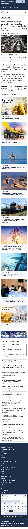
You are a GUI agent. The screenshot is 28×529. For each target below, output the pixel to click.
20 (15, 508)
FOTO (2, 473)
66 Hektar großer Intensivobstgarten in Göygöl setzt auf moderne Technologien (12, 431)
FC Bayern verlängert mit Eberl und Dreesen (13, 361)
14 (18, 506)
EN (5, 7)
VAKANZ (3, 484)
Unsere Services (6, 482)
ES (10, 7)
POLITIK (3, 451)
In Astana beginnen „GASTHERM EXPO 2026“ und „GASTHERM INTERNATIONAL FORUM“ (13, 300)
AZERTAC (16, 54)
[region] (14, 393)
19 (11, 508)
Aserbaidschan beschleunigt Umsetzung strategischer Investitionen (12, 274)
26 (11, 510)
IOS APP (3, 492)
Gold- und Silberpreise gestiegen (10, 118)
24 (4, 510)
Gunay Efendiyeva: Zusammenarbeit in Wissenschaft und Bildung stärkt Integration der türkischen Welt (13, 439)
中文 (17, 7)
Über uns (3, 478)
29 (22, 510)
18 (7, 508)
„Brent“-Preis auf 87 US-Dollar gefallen (11, 142)
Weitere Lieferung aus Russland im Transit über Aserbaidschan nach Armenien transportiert (12, 220)
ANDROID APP (4, 490)
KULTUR (3, 459)
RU (3, 7)
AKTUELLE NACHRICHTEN (11, 341)
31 (4, 513)
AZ (1, 7)
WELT (2, 465)
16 (26, 506)
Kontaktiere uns (6, 476)
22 (22, 508)
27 (15, 510)
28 (18, 510)
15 (22, 506)
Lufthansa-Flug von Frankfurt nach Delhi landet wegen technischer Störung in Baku (12, 193)
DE (7, 7)
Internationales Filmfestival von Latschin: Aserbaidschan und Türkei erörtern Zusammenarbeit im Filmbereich (13, 402)
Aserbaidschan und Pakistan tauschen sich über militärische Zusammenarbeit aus (13, 409)
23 (26, 508)
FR (9, 7)
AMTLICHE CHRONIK (6, 447)
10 (4, 506)
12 (11, 506)
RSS (2, 488)
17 (4, 508)
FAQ (2, 486)
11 (7, 506)
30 (26, 510)
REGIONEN (3, 455)
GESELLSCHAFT (5, 457)
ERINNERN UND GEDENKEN (8, 467)
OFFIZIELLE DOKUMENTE (7, 449)
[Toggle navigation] (25, 12)
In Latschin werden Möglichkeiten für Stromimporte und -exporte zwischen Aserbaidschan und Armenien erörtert (11, 248)
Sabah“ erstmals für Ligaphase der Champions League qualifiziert (11, 380)
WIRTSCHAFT (6, 17)
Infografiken (5, 469)
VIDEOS (3, 471)
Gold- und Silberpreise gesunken (10, 326)
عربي (13, 7)
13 (15, 506)
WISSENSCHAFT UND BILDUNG (9, 461)
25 (7, 510)
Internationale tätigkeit (8, 480)
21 (18, 508)
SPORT (2, 463)
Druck (12, 33)
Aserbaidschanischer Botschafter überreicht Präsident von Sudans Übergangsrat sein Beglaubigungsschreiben (13, 374)
